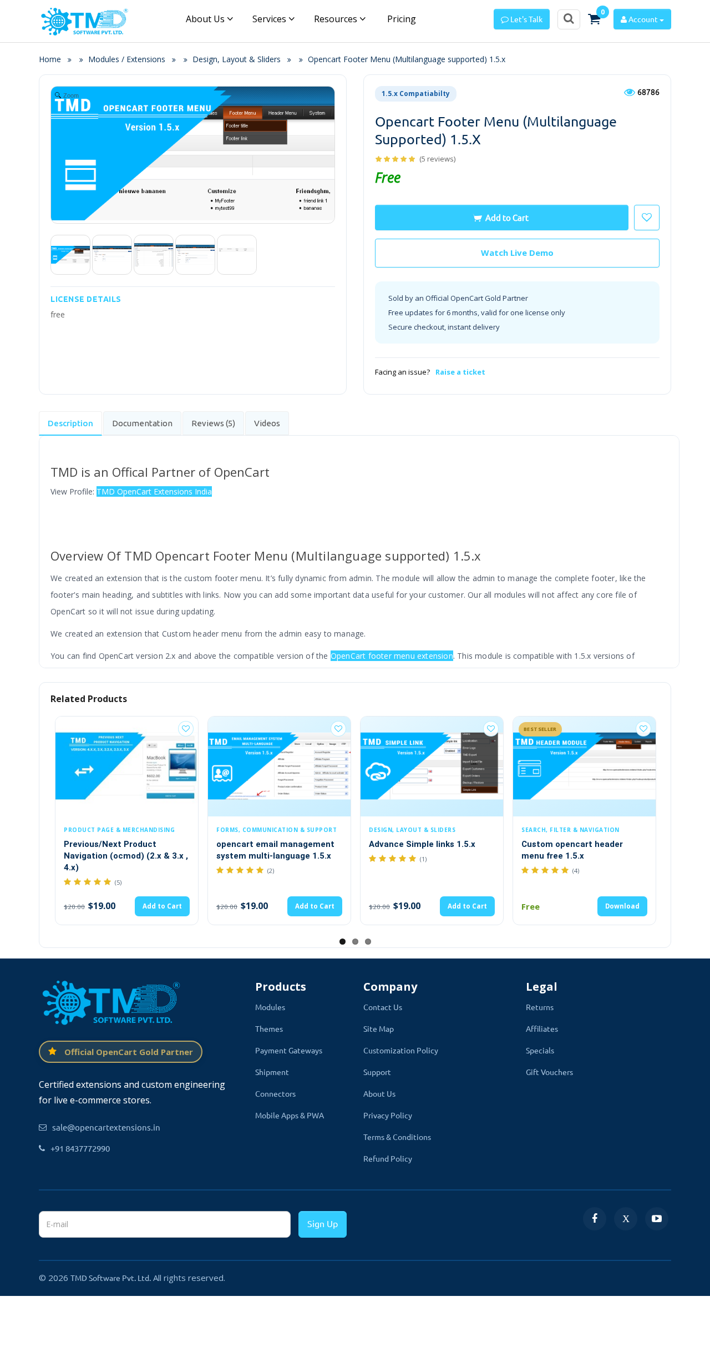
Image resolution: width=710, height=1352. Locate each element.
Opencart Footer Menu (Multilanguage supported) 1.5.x (406, 59)
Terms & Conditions (397, 1137)
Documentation (142, 423)
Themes (269, 1028)
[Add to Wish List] (186, 728)
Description (70, 423)
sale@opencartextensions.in (106, 1127)
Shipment (272, 1072)
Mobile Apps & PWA (289, 1115)
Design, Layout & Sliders (236, 59)
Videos (267, 423)
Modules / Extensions (126, 59)
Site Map (378, 1028)
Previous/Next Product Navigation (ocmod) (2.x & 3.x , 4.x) (126, 855)
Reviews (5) (213, 423)
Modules (270, 1007)
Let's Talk (525, 19)
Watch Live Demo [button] (517, 252)
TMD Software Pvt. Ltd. (110, 1278)
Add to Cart (507, 217)
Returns (540, 1007)
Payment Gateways (288, 1050)
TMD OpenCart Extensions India (154, 491)
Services (270, 18)
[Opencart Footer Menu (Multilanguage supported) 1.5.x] (70, 255)
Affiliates (542, 1028)
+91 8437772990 (80, 1148)
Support (377, 1072)
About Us (206, 18)
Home (53, 59)
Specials (540, 1050)
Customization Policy (400, 1050)
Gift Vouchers (549, 1072)
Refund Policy (387, 1158)
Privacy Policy (387, 1115)
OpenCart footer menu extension (392, 655)
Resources (336, 18)
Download (622, 906)
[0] (594, 19)
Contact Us (382, 1007)
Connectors (275, 1093)
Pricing (400, 18)
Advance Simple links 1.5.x (422, 844)
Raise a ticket (460, 372)
